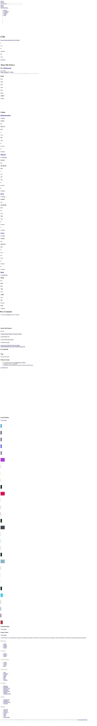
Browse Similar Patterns (6, 40)
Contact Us (5, 712)
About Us (5, 711)
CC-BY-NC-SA (4, 367)
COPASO (5, 703)
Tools (4, 15)
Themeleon (5, 701)
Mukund (3, 154)
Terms (4, 714)
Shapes (5, 647)
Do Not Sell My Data (82, 719)
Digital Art (5, 673)
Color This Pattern (15, 40)
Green (2, 233)
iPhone (18, 345)
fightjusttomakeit (6, 115)
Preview (14, 345)
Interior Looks (6, 688)
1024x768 (12, 346)
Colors (4, 643)
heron (2, 194)
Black (2, 272)
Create (2, 6)
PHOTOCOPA (6, 702)
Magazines (5, 690)
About (3, 707)
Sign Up (2, 2)
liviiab (3, 235)
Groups (5, 663)
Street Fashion (6, 691)
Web (4, 678)
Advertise (5, 709)
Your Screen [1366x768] (6, 345)
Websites (5, 692)
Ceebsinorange (7, 68)
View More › (4, 420)
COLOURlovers (4, 7)
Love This (3, 59)
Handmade (5, 687)
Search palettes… (4, 3)
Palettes (5, 645)
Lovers (5, 665)
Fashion (5, 674)
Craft (4, 672)
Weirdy (12, 72)
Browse (5, 10)
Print (4, 677)
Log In (2, 1)
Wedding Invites (7, 693)
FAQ (4, 716)
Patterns (5, 646)
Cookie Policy (6, 717)
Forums (5, 662)
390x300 (3, 346)
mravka (3, 196)
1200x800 (17, 346)
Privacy (5, 713)
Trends (4, 14)
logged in (8, 314)
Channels (5, 12)
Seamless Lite (6, 699)
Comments (3, 51)
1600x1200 (22, 346)
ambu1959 (4, 157)
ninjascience (4, 275)
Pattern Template (4, 72)
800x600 (7, 346)
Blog (4, 666)
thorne (3, 118)
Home (4, 676)
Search (2, 5)
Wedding (5, 680)
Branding (5, 686)
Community (6, 11)
